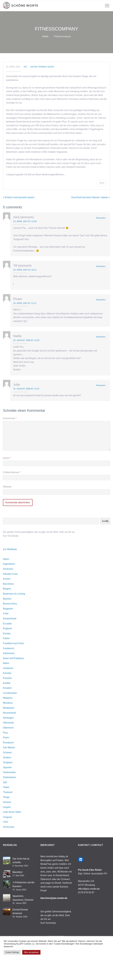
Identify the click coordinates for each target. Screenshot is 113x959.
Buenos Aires (10, 603)
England (7, 628)
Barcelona (8, 584)
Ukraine (7, 802)
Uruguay (7, 817)
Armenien (8, 569)
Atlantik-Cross (10, 574)
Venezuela (8, 827)
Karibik (6, 683)
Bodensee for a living (14, 593)
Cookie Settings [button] (12, 952)
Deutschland (9, 618)
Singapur (8, 762)
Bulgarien (8, 608)
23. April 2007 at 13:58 (24, 221)
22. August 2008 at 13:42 (26, 388)
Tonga (6, 797)
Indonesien (9, 653)
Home (45, 36)
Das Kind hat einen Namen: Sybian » (90, 197)
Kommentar (9, 418)
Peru (5, 732)
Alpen (6, 559)
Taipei (6, 787)
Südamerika (9, 772)
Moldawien (8, 708)
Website (7, 486)
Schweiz (7, 752)
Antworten (100, 218)
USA (5, 822)
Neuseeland (9, 712)
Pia (25, 67)
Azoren (6, 579)
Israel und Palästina (13, 658)
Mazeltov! (18, 872)
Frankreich (8, 648)
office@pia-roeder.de (89, 889)
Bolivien (7, 598)
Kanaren (7, 678)
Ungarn (7, 807)
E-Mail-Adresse (12, 472)
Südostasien (9, 777)
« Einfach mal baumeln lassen (18, 197)
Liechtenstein (10, 693)
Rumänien (8, 742)
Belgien (7, 588)
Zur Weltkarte (10, 549)
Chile (6, 613)
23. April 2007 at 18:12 (24, 270)
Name (7, 458)
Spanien (7, 767)
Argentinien (9, 564)
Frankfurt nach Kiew (13, 643)
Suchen (105, 521)
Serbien (7, 757)
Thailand (7, 792)
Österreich (8, 727)
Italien (6, 663)
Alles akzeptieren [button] (31, 952)
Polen (6, 737)
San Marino (9, 747)
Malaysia (7, 698)
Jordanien (8, 668)
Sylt (5, 782)
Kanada (7, 673)
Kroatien (7, 688)
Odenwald (8, 722)
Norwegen (8, 718)
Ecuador (7, 623)
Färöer (6, 638)
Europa (7, 633)
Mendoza (8, 703)
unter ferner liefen (42, 67)
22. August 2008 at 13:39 (26, 340)
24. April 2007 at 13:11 (24, 303)
